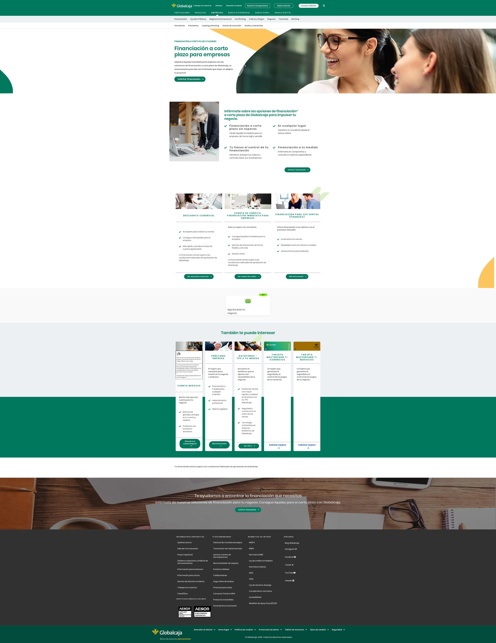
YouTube (289, 572)
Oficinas (218, 6)
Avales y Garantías (254, 25)
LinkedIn (289, 580)
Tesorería (283, 19)
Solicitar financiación (189, 79)
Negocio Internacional (220, 19)
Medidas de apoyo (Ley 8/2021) (263, 603)
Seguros (271, 19)
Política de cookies (244, 630)
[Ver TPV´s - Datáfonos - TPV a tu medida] (248, 346)
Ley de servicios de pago (260, 585)
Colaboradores (220, 575)
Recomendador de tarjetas (225, 563)
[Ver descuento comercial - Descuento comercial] (199, 201)
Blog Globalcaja (292, 543)
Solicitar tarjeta (277, 444)
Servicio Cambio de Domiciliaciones (222, 555)
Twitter (288, 565)
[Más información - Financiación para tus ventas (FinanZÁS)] (297, 201)
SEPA (251, 573)
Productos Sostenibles (223, 599)
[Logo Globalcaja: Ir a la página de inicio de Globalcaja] (181, 6)
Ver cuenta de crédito (247, 276)
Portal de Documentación (225, 605)
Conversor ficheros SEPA (224, 593)
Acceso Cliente (308, 5)
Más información (296, 276)
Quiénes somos (184, 542)
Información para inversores (190, 569)
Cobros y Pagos (256, 19)
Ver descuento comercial (198, 276)
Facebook (289, 557)
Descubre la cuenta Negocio (190, 442)
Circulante (179, 25)
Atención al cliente (234, 6)
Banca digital (283, 12)
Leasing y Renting (210, 25)
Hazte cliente (283, 5)
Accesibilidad (255, 597)
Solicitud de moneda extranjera (227, 542)
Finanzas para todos (223, 587)
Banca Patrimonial (239, 12)
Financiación (180, 19)
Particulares (182, 12)
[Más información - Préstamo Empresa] (218, 346)
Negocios (200, 12)
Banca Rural (262, 12)
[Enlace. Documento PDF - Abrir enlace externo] (184, 611)
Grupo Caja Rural (185, 554)
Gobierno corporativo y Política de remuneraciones (192, 561)
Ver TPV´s (248, 446)
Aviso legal (223, 630)
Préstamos (193, 25)
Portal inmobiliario (221, 569)
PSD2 (251, 579)
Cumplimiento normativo (260, 591)
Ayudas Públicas (198, 19)
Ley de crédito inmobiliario (261, 560)
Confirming (240, 19)
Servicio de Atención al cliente (190, 581)
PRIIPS (251, 548)
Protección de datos (269, 630)
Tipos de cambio (318, 630)
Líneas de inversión (231, 25)
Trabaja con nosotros (202, 6)
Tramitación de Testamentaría (227, 548)
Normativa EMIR (256, 554)
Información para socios (188, 575)
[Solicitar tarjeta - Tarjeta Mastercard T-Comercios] (277, 346)
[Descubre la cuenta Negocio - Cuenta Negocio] (189, 346)
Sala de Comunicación (187, 548)
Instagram (290, 549)
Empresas (217, 12)
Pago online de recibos (223, 581)
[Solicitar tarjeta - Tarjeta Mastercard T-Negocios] (306, 346)
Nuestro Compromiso (257, 5)
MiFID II (252, 542)
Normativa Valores (257, 567)
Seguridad (337, 630)
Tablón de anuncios (294, 630)
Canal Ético (182, 593)
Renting (295, 19)
